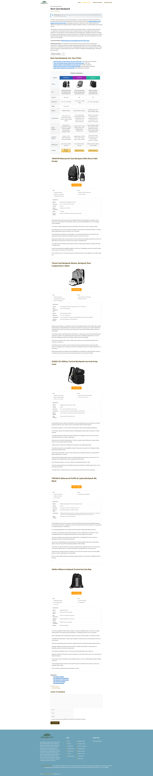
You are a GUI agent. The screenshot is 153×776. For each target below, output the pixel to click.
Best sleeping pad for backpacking (61, 678)
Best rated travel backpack (59, 681)
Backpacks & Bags (86, 2)
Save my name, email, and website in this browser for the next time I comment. (69, 719)
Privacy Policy (70, 746)
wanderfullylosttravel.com (46, 765)
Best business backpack (58, 676)
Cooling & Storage (81, 748)
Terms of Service (70, 748)
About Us (69, 743)
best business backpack (56, 688)
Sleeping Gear (80, 758)
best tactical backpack (56, 687)
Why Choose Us (70, 751)
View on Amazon (76, 185)
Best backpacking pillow (58, 683)
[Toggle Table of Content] (62, 54)
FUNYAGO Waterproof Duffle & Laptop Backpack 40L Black (66, 66)
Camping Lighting (108, 2)
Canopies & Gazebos (97, 2)
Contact (69, 753)
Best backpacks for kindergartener (61, 679)
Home (79, 2)
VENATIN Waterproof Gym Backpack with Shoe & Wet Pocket (75, 40)
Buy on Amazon (66, 150)
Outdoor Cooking (81, 751)
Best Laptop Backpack (97, 741)
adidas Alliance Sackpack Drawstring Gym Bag (64, 68)
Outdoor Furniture (81, 753)
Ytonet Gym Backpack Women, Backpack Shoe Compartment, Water (68, 63)
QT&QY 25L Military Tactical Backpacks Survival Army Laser (67, 64)
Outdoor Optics (81, 756)
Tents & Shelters (70, 756)
